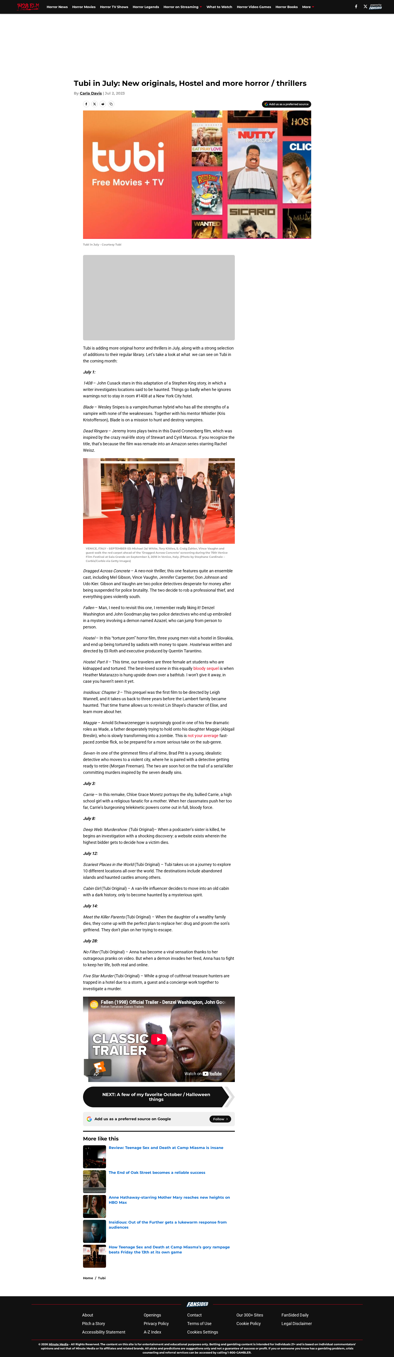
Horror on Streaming (181, 7)
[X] (365, 6)
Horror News (57, 7)
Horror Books (287, 7)
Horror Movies (83, 7)
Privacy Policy (156, 1323)
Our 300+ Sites (249, 1315)
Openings (152, 1315)
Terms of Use (199, 1323)
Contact (194, 1315)
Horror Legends (146, 7)
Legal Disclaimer (297, 1323)
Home (88, 1278)
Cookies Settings (202, 1332)
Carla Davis (91, 93)
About (87, 1315)
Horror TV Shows (114, 7)
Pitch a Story (93, 1323)
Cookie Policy (248, 1323)
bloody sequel (206, 668)
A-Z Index (152, 1332)
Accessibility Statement (103, 1332)
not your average (203, 735)
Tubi (102, 1278)
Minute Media (58, 1344)
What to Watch (219, 7)
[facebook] (356, 6)
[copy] (111, 104)
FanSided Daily (295, 1315)
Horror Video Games (254, 7)
